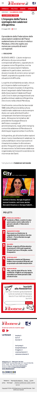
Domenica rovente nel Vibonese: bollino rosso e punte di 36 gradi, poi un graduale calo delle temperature (20, 261)
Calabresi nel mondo (16, 12)
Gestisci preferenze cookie (22, 383)
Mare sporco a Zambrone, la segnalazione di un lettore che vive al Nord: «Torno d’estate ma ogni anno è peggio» (19, 236)
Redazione (6, 380)
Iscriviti (29, 303)
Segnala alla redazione (17, 380)
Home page (5, 12)
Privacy (26, 380)
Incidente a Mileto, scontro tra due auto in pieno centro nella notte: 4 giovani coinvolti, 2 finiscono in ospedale (19, 223)
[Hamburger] (3, 3)
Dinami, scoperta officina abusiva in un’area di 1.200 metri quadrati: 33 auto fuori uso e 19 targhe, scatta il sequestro (19, 249)
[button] (33, 13)
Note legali (10, 382)
